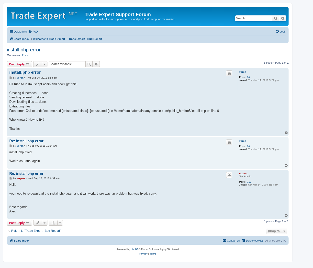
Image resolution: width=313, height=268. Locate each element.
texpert (243, 173)
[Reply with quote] (229, 73)
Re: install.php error (26, 141)
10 (248, 77)
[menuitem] (33, 32)
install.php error (24, 49)
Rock (25, 55)
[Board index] (46, 14)
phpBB (135, 249)
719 (249, 181)
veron (242, 71)
